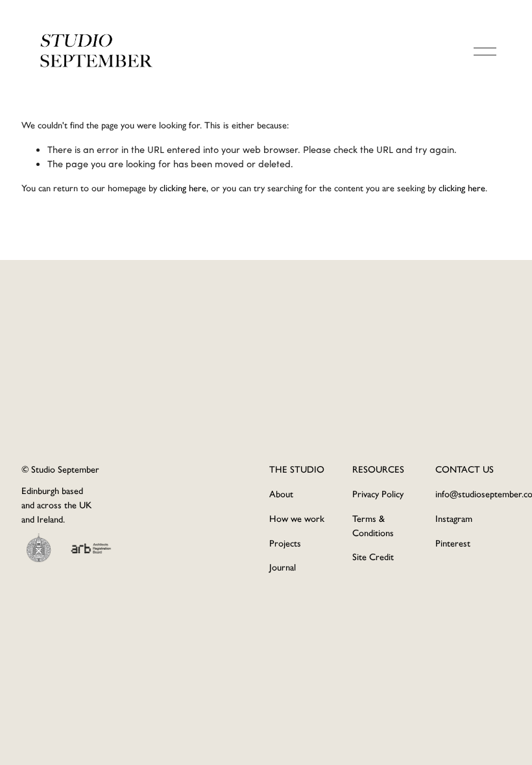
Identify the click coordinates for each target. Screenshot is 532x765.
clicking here (183, 188)
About (281, 494)
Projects (285, 543)
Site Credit (373, 557)
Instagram (453, 518)
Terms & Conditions (373, 526)
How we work (296, 518)
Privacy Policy (378, 494)
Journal (282, 567)
